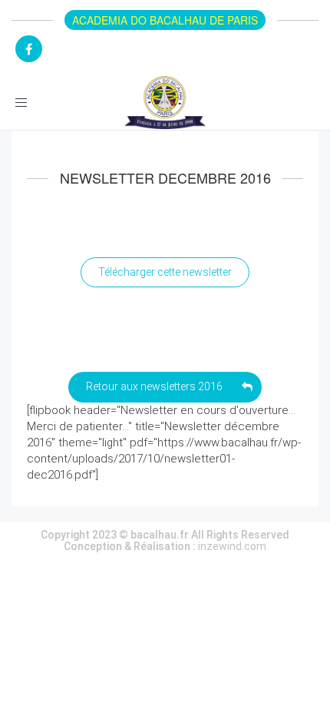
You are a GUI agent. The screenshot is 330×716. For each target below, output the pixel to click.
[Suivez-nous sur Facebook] (28, 48)
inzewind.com (232, 546)
